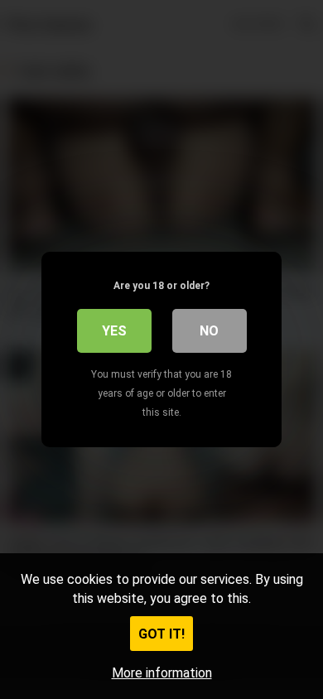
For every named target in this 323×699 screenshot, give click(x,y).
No (209, 331)
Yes (114, 331)
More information (162, 673)
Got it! (161, 634)
